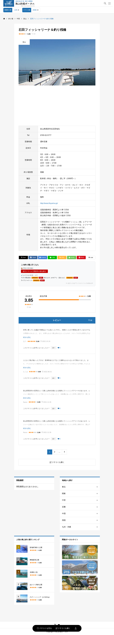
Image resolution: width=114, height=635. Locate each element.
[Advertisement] (57, 105)
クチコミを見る (44, 628)
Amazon (34, 278)
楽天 (41, 278)
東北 (64, 487)
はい (53, 347)
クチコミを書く (63, 628)
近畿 (64, 507)
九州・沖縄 (66, 527)
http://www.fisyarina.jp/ (49, 203)
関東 (64, 493)
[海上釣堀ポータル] (21, 3)
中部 (64, 500)
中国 (64, 513)
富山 (24, 42)
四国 (64, 520)
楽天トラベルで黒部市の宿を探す (34, 271)
